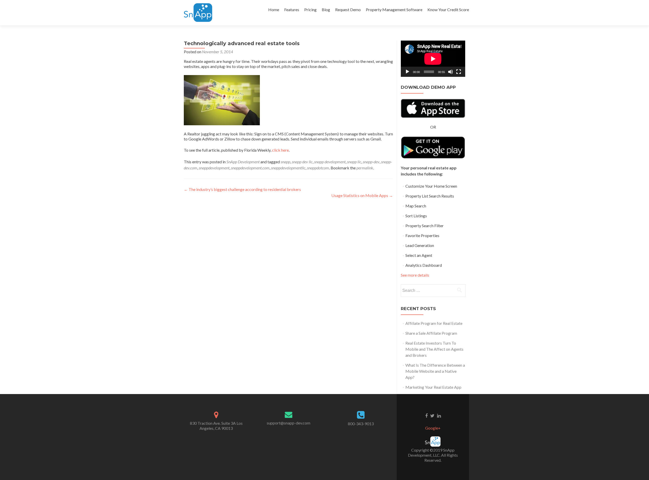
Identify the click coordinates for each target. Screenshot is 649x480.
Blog (326, 9)
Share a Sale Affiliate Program (431, 333)
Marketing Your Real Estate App (433, 387)
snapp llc (354, 161)
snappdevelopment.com (250, 167)
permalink (364, 167)
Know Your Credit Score (448, 9)
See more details (415, 275)
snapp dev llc (302, 161)
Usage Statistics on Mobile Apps (362, 195)
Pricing (310, 9)
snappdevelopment (214, 167)
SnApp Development (243, 161)
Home (273, 9)
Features (291, 9)
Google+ (433, 427)
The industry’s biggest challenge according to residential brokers (242, 189)
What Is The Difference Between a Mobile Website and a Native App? (435, 371)
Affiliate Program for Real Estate (433, 323)
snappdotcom (318, 167)
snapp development (330, 161)
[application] (433, 59)
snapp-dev (371, 161)
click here (280, 150)
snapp (285, 161)
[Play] (407, 71)
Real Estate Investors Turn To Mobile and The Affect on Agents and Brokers (434, 349)
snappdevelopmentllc (288, 167)
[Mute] (450, 71)
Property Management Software (394, 9)
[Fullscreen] (458, 71)
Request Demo (348, 9)
